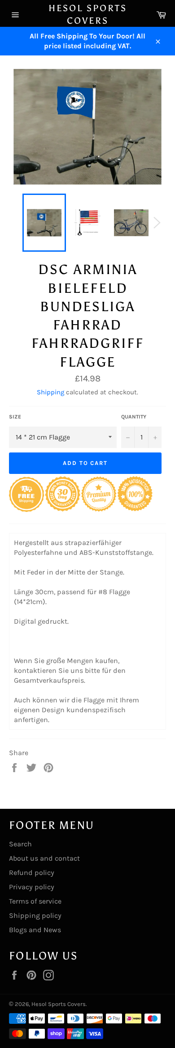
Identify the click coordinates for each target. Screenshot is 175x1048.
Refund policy (31, 872)
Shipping (50, 392)
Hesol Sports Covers (87, 14)
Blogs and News (35, 929)
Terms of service (35, 901)
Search (20, 844)
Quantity (133, 417)
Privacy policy (31, 887)
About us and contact (44, 858)
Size (15, 417)
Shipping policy (35, 915)
